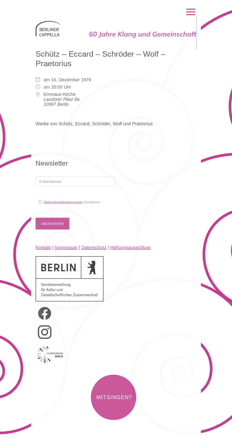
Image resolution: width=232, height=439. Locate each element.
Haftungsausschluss (130, 247)
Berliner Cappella (60, 6)
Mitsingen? (114, 397)
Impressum (66, 247)
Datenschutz (93, 247)
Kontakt (43, 247)
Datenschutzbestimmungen (63, 202)
